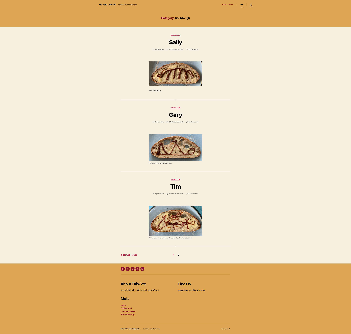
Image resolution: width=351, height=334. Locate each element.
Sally (175, 42)
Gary (175, 114)
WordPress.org (128, 314)
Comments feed (128, 311)
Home (224, 4)
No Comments (193, 49)
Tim (175, 186)
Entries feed (126, 308)
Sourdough (175, 35)
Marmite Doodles (107, 4)
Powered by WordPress (151, 329)
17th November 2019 (176, 49)
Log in (123, 305)
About (231, 4)
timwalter (160, 49)
